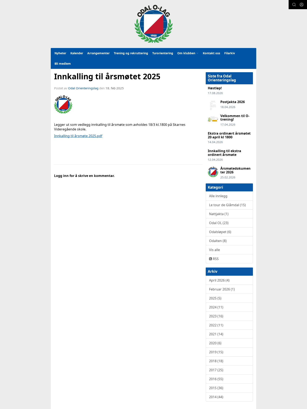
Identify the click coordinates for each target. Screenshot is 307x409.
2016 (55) (216, 379)
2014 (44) (216, 397)
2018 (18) (216, 361)
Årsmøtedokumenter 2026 (235, 170)
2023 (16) (216, 316)
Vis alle (214, 249)
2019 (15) (216, 352)
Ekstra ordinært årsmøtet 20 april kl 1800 (229, 135)
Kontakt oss (211, 53)
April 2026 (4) (219, 280)
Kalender (76, 53)
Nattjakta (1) (218, 214)
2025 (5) (215, 298)
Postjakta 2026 (232, 102)
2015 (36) (216, 388)
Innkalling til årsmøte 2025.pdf (78, 136)
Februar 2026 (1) (222, 289)
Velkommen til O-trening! (234, 118)
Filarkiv (229, 53)
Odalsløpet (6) (220, 232)
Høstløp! (215, 88)
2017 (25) (216, 370)
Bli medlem (63, 64)
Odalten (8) (218, 241)
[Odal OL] (153, 24)
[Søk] (294, 4)
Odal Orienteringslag (83, 88)
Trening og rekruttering (131, 53)
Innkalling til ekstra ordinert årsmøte (224, 153)
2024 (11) (216, 307)
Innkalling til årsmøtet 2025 (107, 76)
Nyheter (60, 53)
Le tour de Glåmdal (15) (227, 205)
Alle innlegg (218, 196)
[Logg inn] (301, 4)
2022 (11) (216, 325)
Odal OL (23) (218, 223)
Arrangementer (98, 53)
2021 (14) (216, 334)
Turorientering (162, 53)
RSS (215, 258)
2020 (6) (215, 343)
